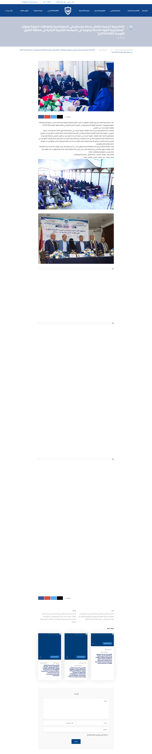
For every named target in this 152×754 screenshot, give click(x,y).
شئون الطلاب (24, 10)
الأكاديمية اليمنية (133, 10)
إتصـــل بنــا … (8, 10)
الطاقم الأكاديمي (53, 10)
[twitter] (126, 2)
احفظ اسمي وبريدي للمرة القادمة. (97, 734)
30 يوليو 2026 (56, 663)
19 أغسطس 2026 (108, 649)
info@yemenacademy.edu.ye (29, 2)
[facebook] (129, 2)
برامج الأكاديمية (84, 10)
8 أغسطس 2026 (82, 663)
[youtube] (123, 2)
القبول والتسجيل (99, 10)
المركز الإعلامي (115, 10)
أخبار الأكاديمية (121, 38)
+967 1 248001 (47, 2)
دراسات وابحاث (38, 10)
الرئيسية (145, 10)
